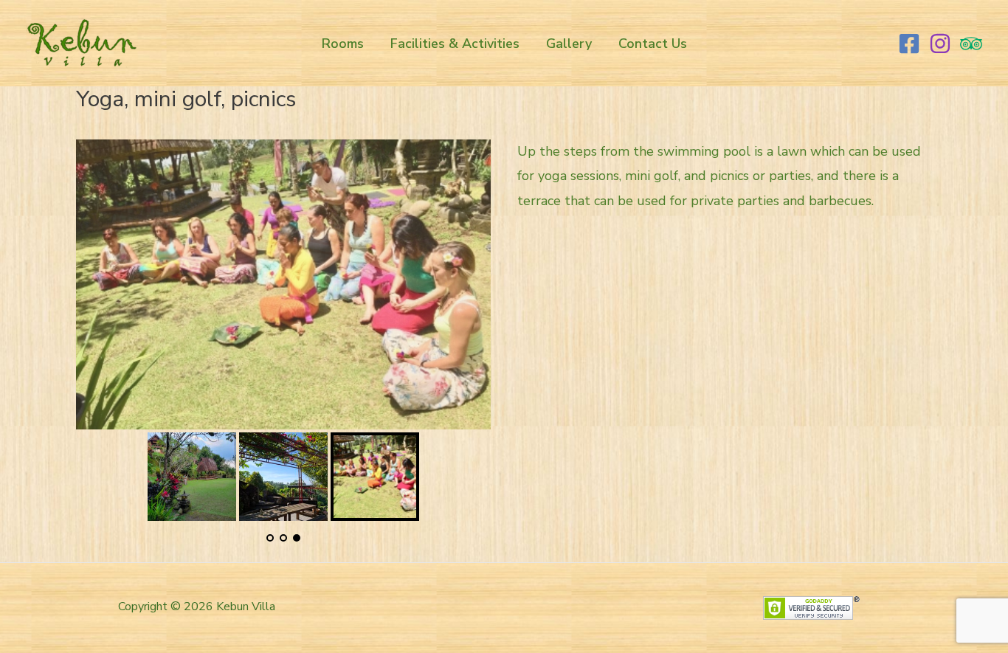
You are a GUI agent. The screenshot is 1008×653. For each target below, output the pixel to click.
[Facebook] (909, 43)
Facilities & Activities (454, 43)
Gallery (569, 43)
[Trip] (971, 43)
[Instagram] (940, 43)
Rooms (343, 43)
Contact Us (652, 43)
